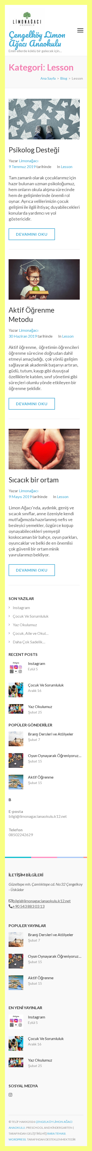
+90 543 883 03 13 (28, 906)
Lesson (66, 166)
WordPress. (17, 1139)
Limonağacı (28, 160)
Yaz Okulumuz (25, 624)
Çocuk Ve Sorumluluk (31, 616)
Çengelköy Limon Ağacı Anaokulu (37, 38)
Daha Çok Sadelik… (29, 641)
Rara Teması (56, 1133)
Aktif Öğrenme (40, 777)
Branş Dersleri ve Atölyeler (50, 734)
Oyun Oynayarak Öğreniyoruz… (54, 755)
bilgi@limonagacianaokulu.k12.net (38, 816)
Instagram (21, 607)
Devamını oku (32, 234)
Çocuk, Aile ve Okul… (31, 633)
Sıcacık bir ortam (34, 480)
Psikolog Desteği (34, 150)
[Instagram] (10, 1094)
